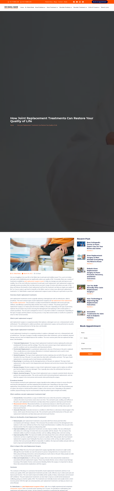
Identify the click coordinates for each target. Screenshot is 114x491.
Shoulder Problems (64, 7)
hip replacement (56, 300)
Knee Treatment (51, 7)
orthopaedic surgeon (16, 488)
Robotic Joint (105, 7)
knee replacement (67, 300)
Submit (90, 354)
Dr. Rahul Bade (29, 7)
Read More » (90, 250)
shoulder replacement (19, 302)
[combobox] (81, 338)
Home (22, 7)
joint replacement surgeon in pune (34, 281)
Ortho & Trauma (93, 7)
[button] (100, 1)
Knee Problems (39, 7)
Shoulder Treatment (79, 7)
